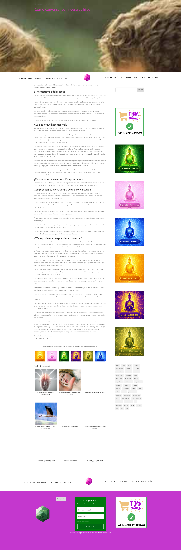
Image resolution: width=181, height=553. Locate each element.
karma (118, 388)
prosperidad (136, 395)
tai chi (132, 405)
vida (122, 408)
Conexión (50, 79)
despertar (129, 375)
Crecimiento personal (42, 4)
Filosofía (153, 77)
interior (135, 385)
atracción (136, 365)
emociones (128, 378)
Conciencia (110, 77)
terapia (139, 405)
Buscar (140, 90)
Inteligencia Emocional (133, 77)
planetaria (127, 395)
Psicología (63, 79)
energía (136, 378)
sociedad (119, 405)
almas (123, 365)
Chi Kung (136, 368)
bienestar (128, 368)
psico (117, 398)
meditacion (126, 388)
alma (117, 365)
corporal (136, 372)
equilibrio (119, 382)
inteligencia (127, 385)
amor (129, 365)
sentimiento (128, 402)
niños (117, 392)
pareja (124, 392)
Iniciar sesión (90, 526)
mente (134, 388)
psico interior (126, 398)
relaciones (119, 402)
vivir (127, 408)
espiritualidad (128, 382)
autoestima (119, 368)
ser (135, 402)
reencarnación (136, 398)
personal (118, 395)
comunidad (119, 372)
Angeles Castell (83, 533)
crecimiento (119, 375)
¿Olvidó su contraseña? (83, 521)
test (117, 408)
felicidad (118, 385)
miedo (140, 388)
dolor (135, 375)
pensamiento (132, 392)
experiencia (138, 382)
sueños (126, 405)
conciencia (128, 372)
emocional (119, 378)
